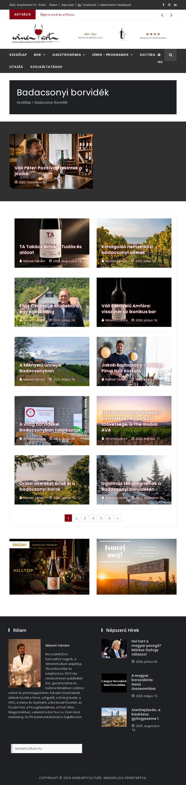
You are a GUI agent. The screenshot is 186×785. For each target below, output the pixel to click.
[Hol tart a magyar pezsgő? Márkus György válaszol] (114, 648)
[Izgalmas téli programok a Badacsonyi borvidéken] (134, 479)
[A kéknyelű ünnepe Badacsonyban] (52, 361)
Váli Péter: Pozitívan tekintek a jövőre (48, 171)
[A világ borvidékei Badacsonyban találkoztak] (52, 420)
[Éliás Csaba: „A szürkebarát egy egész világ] (52, 302)
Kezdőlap (18, 54)
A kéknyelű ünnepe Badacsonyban (40, 368)
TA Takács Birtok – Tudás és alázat (50, 249)
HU (160, 62)
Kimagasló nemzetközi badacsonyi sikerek (127, 249)
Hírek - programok (110, 54)
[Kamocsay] (49, 567)
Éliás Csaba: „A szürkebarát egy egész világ (50, 309)
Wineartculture (87, 778)
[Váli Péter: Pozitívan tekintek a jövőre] (51, 161)
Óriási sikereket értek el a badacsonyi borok (47, 486)
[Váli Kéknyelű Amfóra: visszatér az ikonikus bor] (134, 302)
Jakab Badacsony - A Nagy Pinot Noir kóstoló (132, 368)
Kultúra (147, 54)
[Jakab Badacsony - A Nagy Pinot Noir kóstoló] (134, 361)
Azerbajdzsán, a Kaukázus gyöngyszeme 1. (146, 714)
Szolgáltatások (46, 67)
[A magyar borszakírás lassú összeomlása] (114, 682)
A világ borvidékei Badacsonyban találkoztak (50, 427)
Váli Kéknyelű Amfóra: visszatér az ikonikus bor (128, 309)
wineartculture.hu (28, 748)
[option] (51, 161)
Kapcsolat (68, 5)
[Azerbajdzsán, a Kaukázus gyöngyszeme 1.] (114, 717)
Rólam (53, 5)
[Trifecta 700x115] (122, 34)
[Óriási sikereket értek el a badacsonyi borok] (52, 479)
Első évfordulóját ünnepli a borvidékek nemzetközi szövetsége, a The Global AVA (131, 421)
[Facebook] (163, 4)
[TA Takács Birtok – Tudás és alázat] (52, 243)
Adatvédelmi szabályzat (115, 5)
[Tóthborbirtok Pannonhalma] (137, 567)
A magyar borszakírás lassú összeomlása (143, 682)
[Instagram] (169, 4)
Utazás (16, 67)
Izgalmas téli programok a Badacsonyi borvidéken (131, 486)
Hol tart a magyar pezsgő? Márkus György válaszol (146, 647)
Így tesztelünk (87, 5)
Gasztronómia (66, 54)
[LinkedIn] (175, 4)
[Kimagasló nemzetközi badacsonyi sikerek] (134, 243)
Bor (37, 54)
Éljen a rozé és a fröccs (57, 9)
